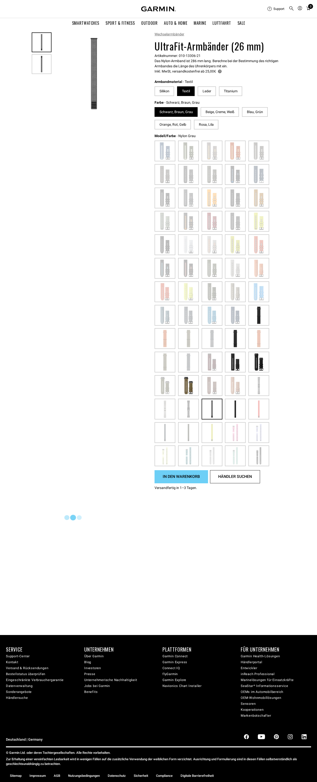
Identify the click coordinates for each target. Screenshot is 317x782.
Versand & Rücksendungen (27, 668)
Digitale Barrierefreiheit (197, 776)
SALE (241, 23)
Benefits (91, 692)
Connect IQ (171, 668)
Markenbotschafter (256, 715)
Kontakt (12, 662)
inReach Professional (258, 674)
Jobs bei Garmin (97, 686)
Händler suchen (235, 476)
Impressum (37, 776)
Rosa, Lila (206, 124)
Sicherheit (141, 776)
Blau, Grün (255, 112)
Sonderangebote (19, 692)
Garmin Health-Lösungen (260, 656)
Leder (207, 91)
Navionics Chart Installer (182, 686)
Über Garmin (94, 656)
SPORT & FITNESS (120, 23)
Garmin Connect (175, 656)
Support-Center (18, 656)
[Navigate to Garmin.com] (158, 9)
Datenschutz (117, 776)
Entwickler (249, 668)
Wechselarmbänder (169, 34)
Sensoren (248, 704)
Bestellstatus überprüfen (25, 674)
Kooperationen (252, 709)
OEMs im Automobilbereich (262, 692)
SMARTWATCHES (85, 23)
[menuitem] (276, 9)
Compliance (164, 776)
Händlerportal (251, 662)
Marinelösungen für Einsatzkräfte (267, 680)
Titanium (231, 91)
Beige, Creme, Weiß (220, 112)
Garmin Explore (174, 680)
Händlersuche (17, 698)
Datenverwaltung (19, 686)
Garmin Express (174, 662)
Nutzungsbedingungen (84, 776)
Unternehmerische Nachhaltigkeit (110, 680)
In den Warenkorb (181, 476)
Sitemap (16, 776)
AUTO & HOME (175, 23)
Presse (89, 674)
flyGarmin (170, 674)
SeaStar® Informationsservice (264, 686)
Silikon (164, 91)
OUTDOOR (149, 23)
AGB (57, 776)
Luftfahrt (221, 23)
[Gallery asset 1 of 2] (94, 73)
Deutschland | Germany (24, 739)
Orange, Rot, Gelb (172, 124)
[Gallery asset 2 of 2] (42, 64)
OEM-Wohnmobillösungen (261, 698)
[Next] (128, 73)
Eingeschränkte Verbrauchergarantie (35, 680)
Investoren (92, 668)
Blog (87, 662)
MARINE (200, 23)
